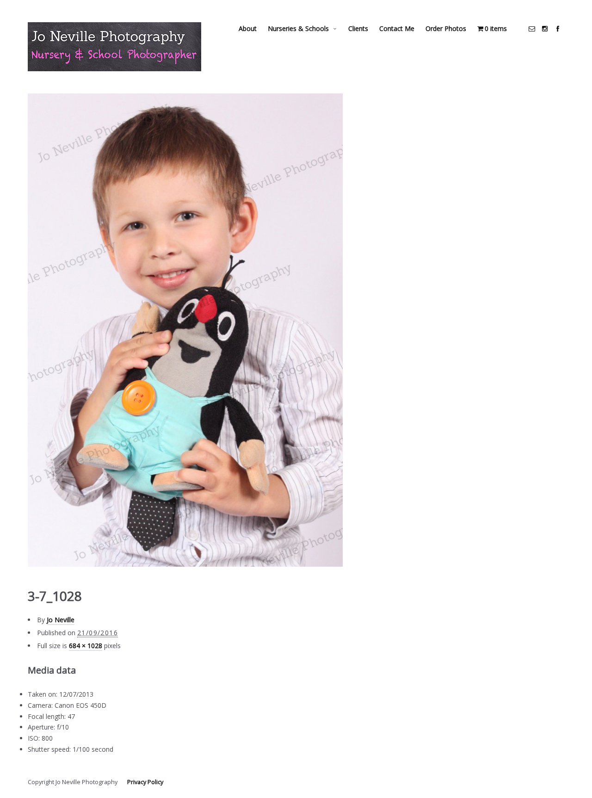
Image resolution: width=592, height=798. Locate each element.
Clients (358, 28)
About (248, 28)
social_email (531, 28)
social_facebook (557, 28)
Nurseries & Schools (298, 28)
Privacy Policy (145, 782)
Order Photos (446, 28)
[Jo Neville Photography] (114, 46)
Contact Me (396, 28)
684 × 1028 (85, 645)
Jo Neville (60, 619)
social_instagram (544, 28)
